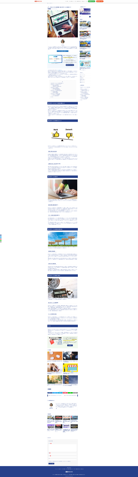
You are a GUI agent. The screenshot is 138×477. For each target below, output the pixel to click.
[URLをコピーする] (75, 392)
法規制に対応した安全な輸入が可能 (57, 86)
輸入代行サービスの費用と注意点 (55, 93)
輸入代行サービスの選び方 (54, 87)
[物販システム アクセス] (38, 1)
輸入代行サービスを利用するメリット (56, 84)
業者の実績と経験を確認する (56, 88)
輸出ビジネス (82, 82)
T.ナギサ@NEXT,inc (59, 70)
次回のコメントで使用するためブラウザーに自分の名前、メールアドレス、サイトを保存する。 (60, 461)
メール (50, 455)
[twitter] (56, 408)
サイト (49, 458)
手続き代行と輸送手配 (55, 92)
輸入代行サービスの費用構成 (56, 94)
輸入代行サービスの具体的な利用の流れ (56, 90)
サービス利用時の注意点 (56, 95)
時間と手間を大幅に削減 (56, 85)
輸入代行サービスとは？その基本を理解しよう (57, 83)
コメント (50, 443)
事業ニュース (82, 76)
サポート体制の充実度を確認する (57, 89)
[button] (49, 392)
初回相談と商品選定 (55, 91)
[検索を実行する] (90, 16)
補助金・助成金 (82, 79)
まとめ (52, 96)
